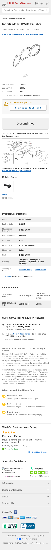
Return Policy (40, 270)
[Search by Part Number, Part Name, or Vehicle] (45, 10)
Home (4, 18)
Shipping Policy (25, 270)
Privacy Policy (38, 536)
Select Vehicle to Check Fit (28, 108)
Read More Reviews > (40, 452)
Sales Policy (11, 536)
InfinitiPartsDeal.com (10, 370)
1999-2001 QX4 (35, 365)
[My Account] (42, 3)
